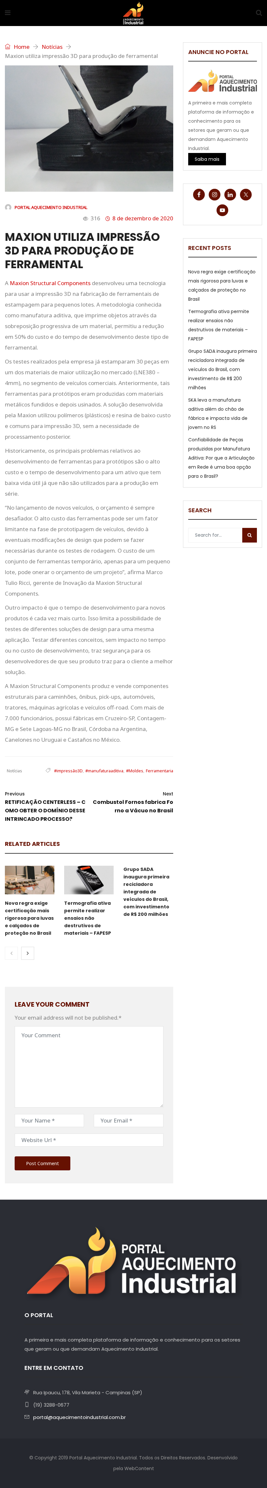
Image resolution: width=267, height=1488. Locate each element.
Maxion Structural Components (50, 283)
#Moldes (134, 771)
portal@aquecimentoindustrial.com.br (79, 1417)
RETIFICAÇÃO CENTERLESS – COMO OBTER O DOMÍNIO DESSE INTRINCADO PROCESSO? (45, 807)
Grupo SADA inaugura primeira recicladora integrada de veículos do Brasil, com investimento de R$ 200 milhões (146, 891)
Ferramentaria (159, 771)
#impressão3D (68, 771)
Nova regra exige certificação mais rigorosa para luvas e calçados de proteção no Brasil (29, 918)
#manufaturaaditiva (104, 771)
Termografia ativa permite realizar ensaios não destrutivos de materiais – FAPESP (87, 918)
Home (21, 46)
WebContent (139, 1468)
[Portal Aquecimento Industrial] (133, 13)
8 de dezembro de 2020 (142, 218)
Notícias (52, 46)
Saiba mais (207, 159)
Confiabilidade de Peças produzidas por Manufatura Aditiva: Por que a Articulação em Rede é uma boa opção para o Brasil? (221, 457)
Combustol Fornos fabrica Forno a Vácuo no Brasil (133, 802)
